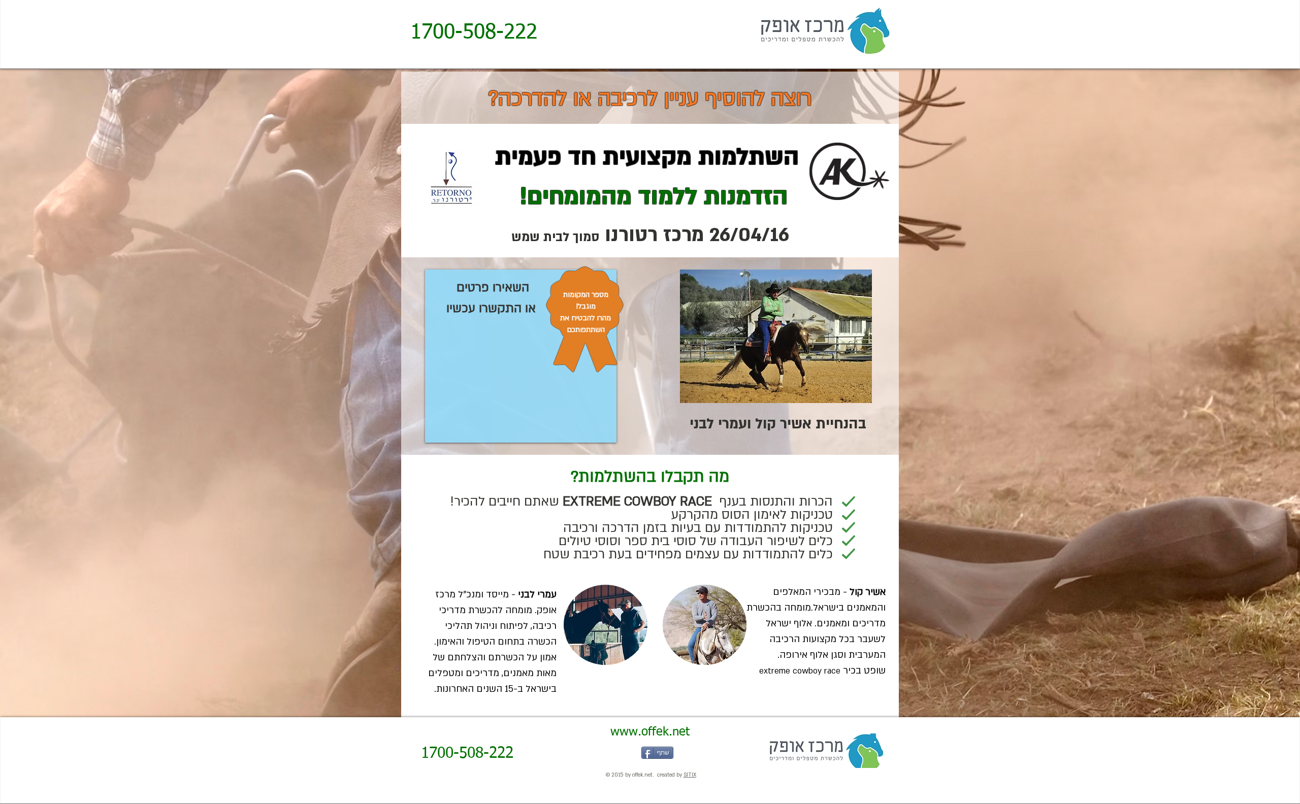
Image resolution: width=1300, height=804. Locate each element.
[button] (605, 625)
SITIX (690, 775)
